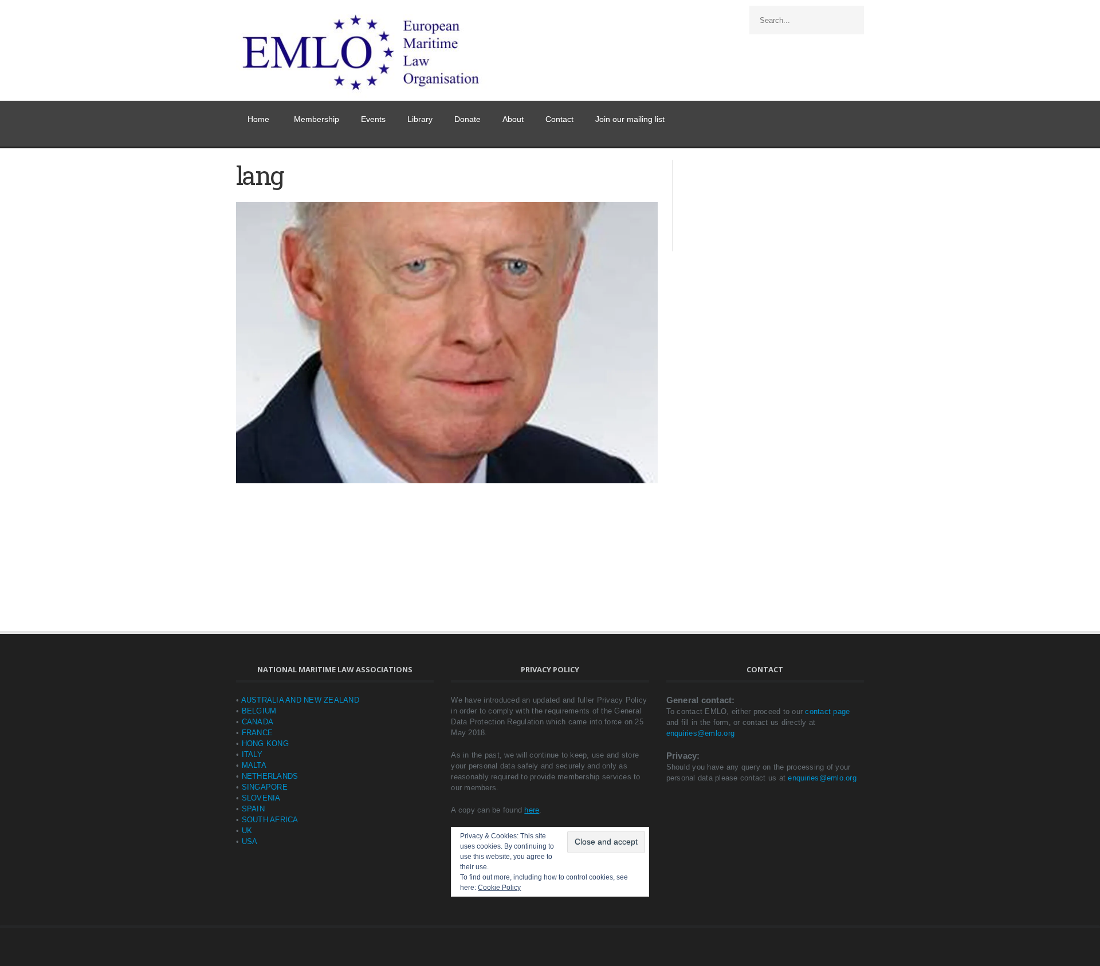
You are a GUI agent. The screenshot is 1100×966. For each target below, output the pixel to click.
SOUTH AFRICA (270, 819)
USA (250, 841)
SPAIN (253, 809)
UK (247, 830)
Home (258, 119)
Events (373, 119)
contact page (827, 711)
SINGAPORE (265, 787)
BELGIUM (259, 711)
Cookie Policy (499, 888)
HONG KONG (265, 743)
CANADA (258, 721)
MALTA (254, 765)
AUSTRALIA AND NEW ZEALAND (300, 700)
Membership (316, 119)
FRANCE (257, 732)
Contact (559, 119)
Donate (467, 119)
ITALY (252, 754)
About (513, 119)
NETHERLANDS (270, 776)
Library (420, 119)
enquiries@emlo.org (700, 733)
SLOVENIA (261, 798)
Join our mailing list (630, 119)
